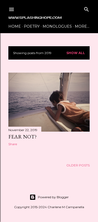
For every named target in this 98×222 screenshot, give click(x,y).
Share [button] (12, 144)
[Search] (86, 8)
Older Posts (78, 165)
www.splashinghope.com (35, 18)
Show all (75, 53)
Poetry (32, 26)
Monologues (57, 26)
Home (14, 26)
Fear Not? (22, 136)
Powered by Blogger (53, 197)
